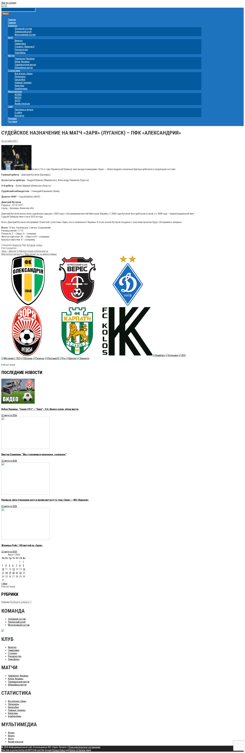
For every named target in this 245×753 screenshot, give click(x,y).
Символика (20, 43)
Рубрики (5, 602)
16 (24, 569)
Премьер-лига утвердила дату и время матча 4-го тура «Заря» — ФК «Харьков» (45, 499)
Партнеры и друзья (24, 109)
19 (10, 572)
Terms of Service (78, 750)
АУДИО (18, 94)
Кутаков (31, 245)
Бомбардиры (21, 88)
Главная (12, 19)
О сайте (18, 112)
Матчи (11, 55)
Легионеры (20, 76)
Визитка (18, 40)
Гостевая (12, 121)
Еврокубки (20, 79)
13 (13, 569)
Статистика (14, 70)
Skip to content (8, 2)
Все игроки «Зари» (24, 73)
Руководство (21, 49)
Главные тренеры (23, 82)
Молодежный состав (25, 34)
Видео (11, 735)
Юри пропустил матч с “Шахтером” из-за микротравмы (29, 254)
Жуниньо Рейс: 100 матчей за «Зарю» (22, 545)
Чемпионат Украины (25, 58)
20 (13, 572)
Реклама (12, 118)
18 (6, 572)
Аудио (11, 732)
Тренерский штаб (23, 31)
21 (17, 572)
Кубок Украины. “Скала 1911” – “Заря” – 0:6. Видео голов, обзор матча (39, 409)
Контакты (19, 115)
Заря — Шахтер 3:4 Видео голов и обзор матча (24, 251)
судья (39, 245)
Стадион (12, 653)
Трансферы (20, 52)
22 (20, 572)
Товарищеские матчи (25, 64)
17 (3, 572)
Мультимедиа (15, 91)
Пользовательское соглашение (84, 747)
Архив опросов (22, 103)
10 (3, 569)
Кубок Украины (22, 61)
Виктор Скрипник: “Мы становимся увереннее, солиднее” (33, 454)
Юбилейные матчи (24, 67)
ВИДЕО (18, 97)
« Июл (4, 583)
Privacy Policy (59, 750)
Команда (12, 25)
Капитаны (19, 85)
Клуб (10, 37)
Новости (16, 245)
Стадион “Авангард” (25, 46)
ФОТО (17, 100)
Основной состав (23, 28)
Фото (11, 738)
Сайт (10, 106)
